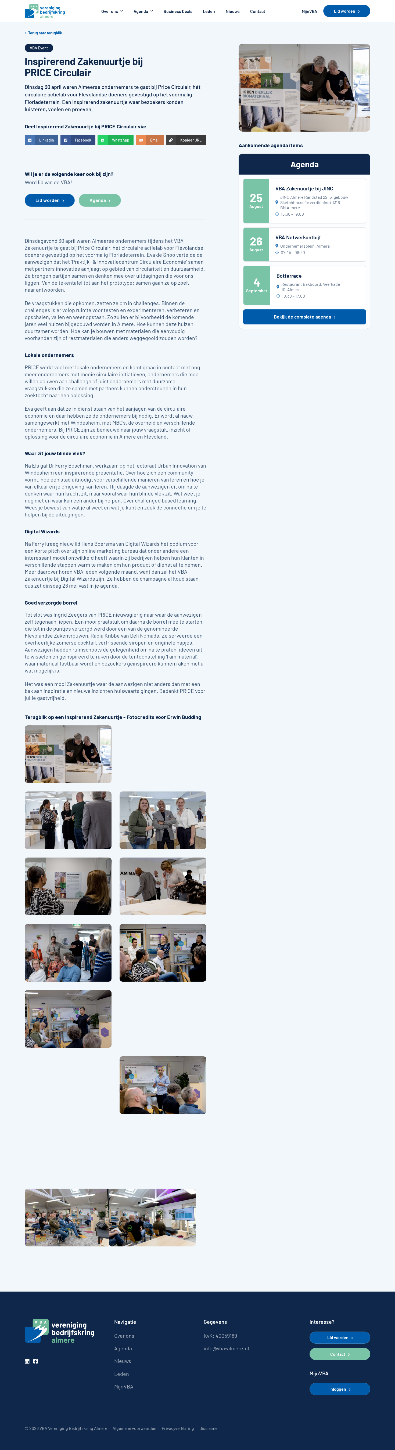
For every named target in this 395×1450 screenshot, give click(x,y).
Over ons (109, 11)
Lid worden (344, 10)
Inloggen (337, 1388)
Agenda (141, 11)
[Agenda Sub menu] (151, 11)
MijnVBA (309, 11)
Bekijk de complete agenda (302, 317)
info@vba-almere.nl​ (226, 1348)
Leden (209, 11)
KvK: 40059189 (220, 1336)
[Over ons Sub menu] (121, 11)
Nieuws (233, 11)
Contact (257, 11)
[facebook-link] (35, 1361)
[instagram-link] (27, 1361)
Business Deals (178, 11)
